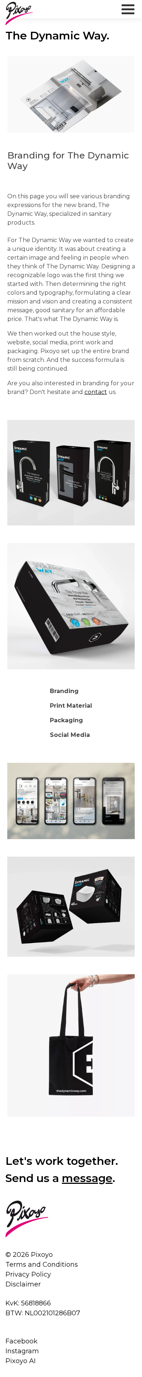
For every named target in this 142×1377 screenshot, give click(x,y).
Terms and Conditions (41, 1265)
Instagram (22, 1351)
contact (95, 392)
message (87, 1178)
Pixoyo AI (20, 1361)
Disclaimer (23, 1284)
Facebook (21, 1341)
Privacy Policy (28, 1274)
